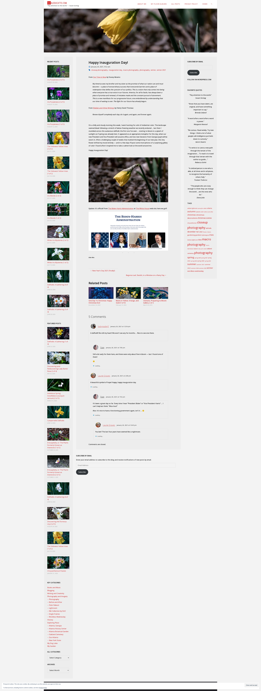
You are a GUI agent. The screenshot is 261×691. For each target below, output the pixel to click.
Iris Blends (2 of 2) (54, 196)
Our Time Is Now (99, 77)
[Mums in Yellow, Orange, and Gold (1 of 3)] (128, 293)
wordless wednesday (195, 271)
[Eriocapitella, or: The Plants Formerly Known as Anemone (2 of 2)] (58, 461)
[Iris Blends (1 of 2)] (58, 209)
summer (191, 264)
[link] (212, 4)
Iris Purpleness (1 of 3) (56, 124)
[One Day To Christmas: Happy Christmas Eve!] (101, 293)
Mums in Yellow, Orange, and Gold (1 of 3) (127, 302)
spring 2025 (200, 261)
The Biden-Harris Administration (120, 208)
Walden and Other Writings (103, 108)
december (191, 232)
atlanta (209, 208)
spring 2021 (204, 258)
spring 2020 (197, 258)
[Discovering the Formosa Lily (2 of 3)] (58, 513)
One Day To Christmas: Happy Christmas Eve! (100, 302)
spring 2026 (208, 261)
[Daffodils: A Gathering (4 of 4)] (58, 276)
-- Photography (53, 599)
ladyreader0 (103, 326)
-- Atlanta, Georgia (54, 626)
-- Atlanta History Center (56, 629)
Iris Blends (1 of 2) (54, 218)
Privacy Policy (43, 688)
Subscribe (82, 472)
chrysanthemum (192, 223)
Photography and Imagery (57, 596)
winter (153, 70)
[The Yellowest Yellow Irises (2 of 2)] (58, 138)
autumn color (200, 212)
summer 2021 (200, 264)
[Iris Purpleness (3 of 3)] (58, 71)
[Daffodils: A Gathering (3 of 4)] (58, 301)
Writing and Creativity (55, 593)
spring (190, 257)
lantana (189, 240)
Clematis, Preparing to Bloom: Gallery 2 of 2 (155, 302)
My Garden (51, 646)
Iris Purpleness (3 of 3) (56, 80)
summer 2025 (202, 268)
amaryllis (200, 208)
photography (145, 70)
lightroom (195, 240)
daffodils (208, 228)
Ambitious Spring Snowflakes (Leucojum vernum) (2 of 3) (55, 395)
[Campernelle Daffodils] (58, 412)
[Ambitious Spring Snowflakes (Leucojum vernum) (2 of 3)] (58, 385)
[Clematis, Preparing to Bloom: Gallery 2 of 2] (155, 293)
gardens (198, 235)
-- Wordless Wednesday (56, 617)
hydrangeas (205, 235)
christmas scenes (205, 218)
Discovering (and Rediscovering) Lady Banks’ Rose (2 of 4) (57, 368)
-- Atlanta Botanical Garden (58, 631)
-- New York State (54, 640)
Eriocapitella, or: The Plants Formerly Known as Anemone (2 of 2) (57, 472)
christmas (191, 215)
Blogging (50, 590)
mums (207, 245)
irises (211, 235)
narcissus (190, 249)
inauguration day (115, 70)
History (50, 620)
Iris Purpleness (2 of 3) (56, 102)
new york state (202, 248)
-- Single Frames (53, 614)
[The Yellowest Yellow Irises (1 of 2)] (58, 162)
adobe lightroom (192, 208)
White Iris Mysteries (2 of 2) (57, 240)
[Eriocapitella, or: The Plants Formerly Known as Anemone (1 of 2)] (58, 434)
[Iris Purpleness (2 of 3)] (58, 93)
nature (196, 249)
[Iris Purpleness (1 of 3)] (58, 116)
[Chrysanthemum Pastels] (58, 562)
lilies (200, 240)
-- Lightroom (52, 608)
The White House (142, 208)
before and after (208, 212)
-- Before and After (54, 602)
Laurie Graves (104, 375)
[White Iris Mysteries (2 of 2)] (58, 232)
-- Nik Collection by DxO (56, 611)
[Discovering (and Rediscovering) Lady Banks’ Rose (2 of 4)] (58, 358)
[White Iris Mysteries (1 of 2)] (58, 254)
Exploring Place (53, 623)
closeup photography (99, 70)
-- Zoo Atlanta (52, 637)
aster (205, 208)
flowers (205, 232)
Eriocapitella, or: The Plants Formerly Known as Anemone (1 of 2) (57, 445)
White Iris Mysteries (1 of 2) (57, 262)
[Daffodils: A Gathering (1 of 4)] (58, 333)
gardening (191, 235)
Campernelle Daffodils (55, 420)
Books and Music (54, 587)
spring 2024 (194, 261)
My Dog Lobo (52, 643)
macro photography (130, 70)
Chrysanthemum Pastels (56, 571)
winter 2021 (161, 70)
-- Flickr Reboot (53, 605)
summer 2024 (195, 268)
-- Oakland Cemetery (55, 634)
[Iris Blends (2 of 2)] (58, 187)
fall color (199, 232)
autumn (191, 211)
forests (209, 232)
